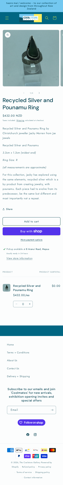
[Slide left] (24, 93)
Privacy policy (44, 466)
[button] (7, 18)
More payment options (32, 239)
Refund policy (28, 466)
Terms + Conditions (18, 352)
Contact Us (13, 368)
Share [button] (9, 209)
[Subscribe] (52, 410)
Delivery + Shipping (18, 376)
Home (10, 344)
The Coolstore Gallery (30, 462)
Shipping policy (42, 472)
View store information (19, 258)
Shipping (20, 120)
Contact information (33, 477)
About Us (12, 360)
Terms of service (24, 472)
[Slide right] (39, 93)
